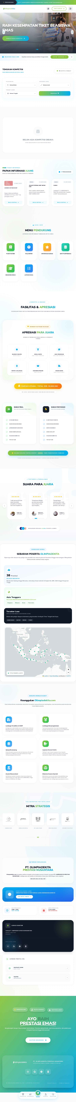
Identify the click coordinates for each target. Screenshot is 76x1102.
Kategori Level (44, 81)
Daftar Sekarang (36, 1040)
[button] (35, 49)
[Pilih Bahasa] (48, 9)
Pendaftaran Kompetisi (14, 38)
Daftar (58, 57)
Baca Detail (12, 202)
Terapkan (53, 93)
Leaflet (46, 676)
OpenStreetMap (54, 676)
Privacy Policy (52, 1083)
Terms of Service (64, 1083)
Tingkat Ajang (10, 90)
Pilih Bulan (9, 81)
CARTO (68, 676)
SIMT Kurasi (58, 8)
